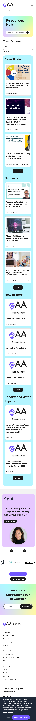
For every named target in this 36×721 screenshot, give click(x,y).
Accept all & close (21, 717)
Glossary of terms (9, 661)
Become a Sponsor (9, 635)
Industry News (8, 654)
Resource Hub (13, 10)
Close (8, 717)
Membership (7, 632)
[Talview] (12, 562)
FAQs (5, 670)
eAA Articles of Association (13, 680)
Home (4, 10)
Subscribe (26, 606)
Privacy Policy (8, 712)
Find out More (10, 521)
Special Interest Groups (11, 657)
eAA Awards (7, 642)
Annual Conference (10, 639)
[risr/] (27, 562)
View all (18, 171)
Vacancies (6, 676)
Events (5, 645)
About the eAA (8, 666)
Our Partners (7, 673)
